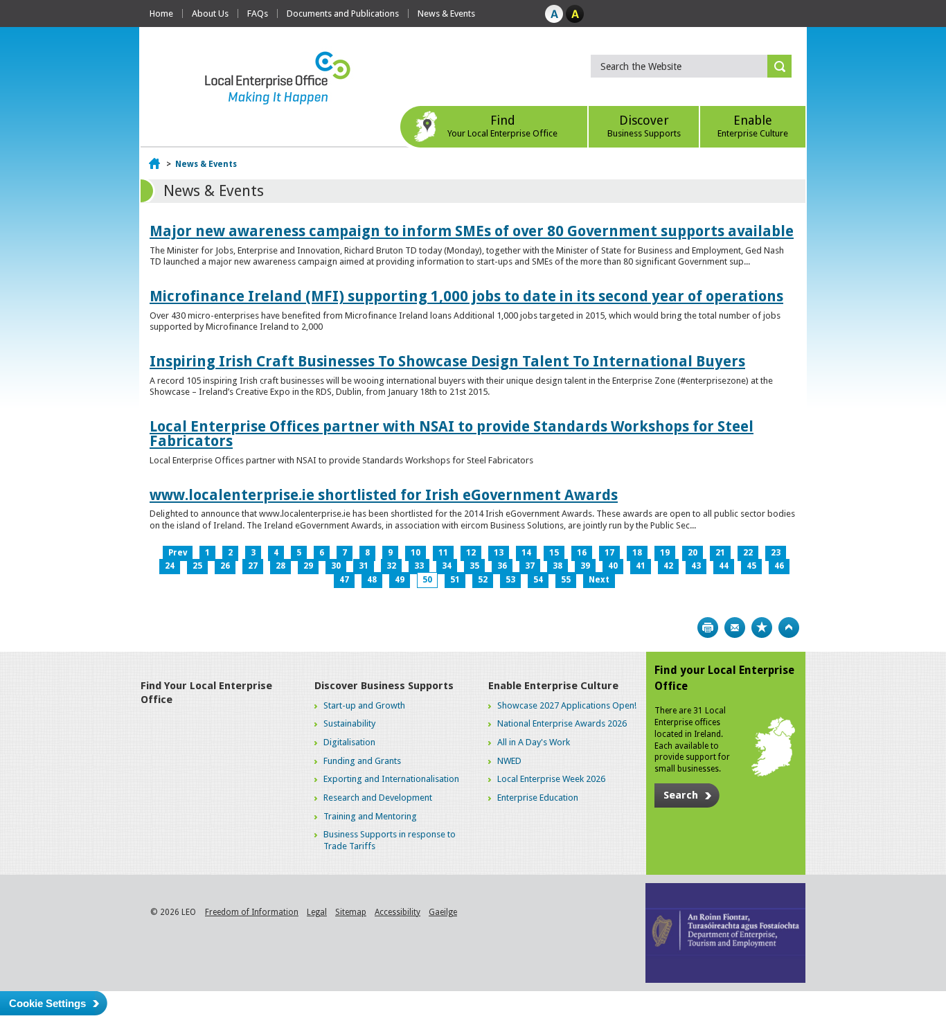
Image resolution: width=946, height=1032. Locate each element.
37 (530, 566)
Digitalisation (349, 742)
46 (779, 566)
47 (344, 580)
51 (455, 580)
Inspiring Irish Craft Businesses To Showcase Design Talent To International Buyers (447, 361)
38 (557, 566)
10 (415, 553)
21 (720, 553)
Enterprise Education (537, 797)
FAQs (257, 13)
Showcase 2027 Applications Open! (566, 705)
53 (510, 580)
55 (566, 580)
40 (613, 566)
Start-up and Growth (364, 705)
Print (707, 627)
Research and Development (377, 797)
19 (665, 553)
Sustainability (349, 723)
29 (308, 566)
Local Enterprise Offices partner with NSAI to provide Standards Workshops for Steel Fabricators (451, 434)
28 (280, 566)
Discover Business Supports (384, 685)
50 (427, 580)
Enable (752, 126)
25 (197, 566)
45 (751, 566)
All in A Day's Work (533, 742)
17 (609, 553)
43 (696, 566)
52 (483, 580)
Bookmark (761, 627)
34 (447, 566)
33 (419, 566)
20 (692, 553)
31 (363, 566)
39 (585, 566)
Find (502, 126)
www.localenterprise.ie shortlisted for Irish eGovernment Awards (384, 495)
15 (554, 553)
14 (526, 553)
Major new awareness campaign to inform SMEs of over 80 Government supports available (472, 231)
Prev (177, 553)
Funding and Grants (362, 761)
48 (372, 580)
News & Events (446, 13)
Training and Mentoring (370, 816)
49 (399, 580)
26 (225, 566)
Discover (644, 126)
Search (680, 795)
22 (748, 553)
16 (582, 553)
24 (170, 566)
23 (775, 553)
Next (599, 580)
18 (637, 553)
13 (498, 553)
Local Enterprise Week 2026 (551, 779)
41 (640, 566)
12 (471, 553)
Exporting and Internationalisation (391, 779)
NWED (509, 761)
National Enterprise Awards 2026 (562, 723)
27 (253, 566)
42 (668, 566)
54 (538, 580)
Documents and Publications (343, 13)
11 (443, 553)
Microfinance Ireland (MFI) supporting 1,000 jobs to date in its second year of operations (466, 296)
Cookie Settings (47, 1003)
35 (474, 566)
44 (724, 566)
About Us (210, 13)
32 (391, 566)
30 (336, 566)
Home (161, 13)
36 (502, 566)
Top (788, 627)
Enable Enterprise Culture (553, 685)
